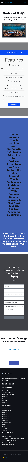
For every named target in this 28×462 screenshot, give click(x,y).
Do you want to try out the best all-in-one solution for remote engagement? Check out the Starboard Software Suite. (14, 240)
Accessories (4, 428)
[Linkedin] (13, 384)
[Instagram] (10, 384)
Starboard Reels (5, 396)
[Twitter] (6, 384)
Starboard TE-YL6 (6, 412)
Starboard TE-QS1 (6, 418)
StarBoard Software (6, 422)
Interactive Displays (6, 410)
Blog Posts (4, 400)
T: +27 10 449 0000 (6, 442)
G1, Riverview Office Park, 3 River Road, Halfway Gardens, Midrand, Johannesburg (13, 438)
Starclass (4, 426)
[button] (2, 356)
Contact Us (4, 402)
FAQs (3, 398)
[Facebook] (3, 384)
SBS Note (4, 424)
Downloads (4, 430)
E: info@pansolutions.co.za (8, 444)
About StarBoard (6, 390)
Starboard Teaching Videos (8, 394)
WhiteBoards (5, 420)
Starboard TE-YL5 (6, 414)
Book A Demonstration (7, 392)
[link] (5, 457)
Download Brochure (14, 104)
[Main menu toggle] (25, 2)
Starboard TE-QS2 (6, 416)
